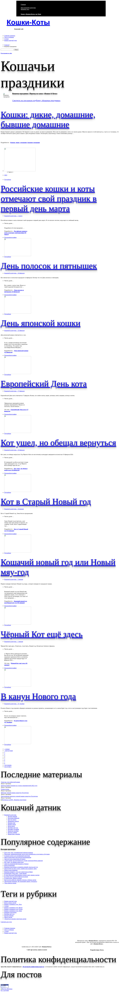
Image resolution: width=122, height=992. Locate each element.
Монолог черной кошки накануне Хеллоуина (15, 792)
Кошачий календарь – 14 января (14, 509)
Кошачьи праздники (10, 912)
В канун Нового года (38, 696)
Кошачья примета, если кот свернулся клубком (18, 872)
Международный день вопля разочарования (17, 857)
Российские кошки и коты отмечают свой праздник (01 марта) (15, 232)
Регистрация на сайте (6, 53)
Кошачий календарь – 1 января (13, 641)
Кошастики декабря (14, 834)
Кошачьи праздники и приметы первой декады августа (21, 867)
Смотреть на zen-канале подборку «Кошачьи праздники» (36, 100)
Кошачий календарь (10, 815)
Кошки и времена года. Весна (13, 907)
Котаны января (12, 816)
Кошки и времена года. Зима (13, 911)
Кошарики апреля (13, 821)
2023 (5, 175)
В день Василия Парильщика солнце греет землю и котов (21, 875)
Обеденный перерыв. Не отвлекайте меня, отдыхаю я (20, 881)
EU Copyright (5, 990)
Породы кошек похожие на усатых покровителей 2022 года (19, 785)
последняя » (8, 766)
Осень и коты (5, 789)
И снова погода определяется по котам (16, 876)
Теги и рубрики (9, 37)
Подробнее (7, 179)
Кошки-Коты (28, 22)
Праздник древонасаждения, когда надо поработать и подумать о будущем (27, 854)
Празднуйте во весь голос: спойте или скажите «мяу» (20, 868)
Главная (23, 4)
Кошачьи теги (25, 9)
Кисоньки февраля (13, 818)
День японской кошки (40, 323)
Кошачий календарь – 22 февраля (14, 330)
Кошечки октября (13, 831)
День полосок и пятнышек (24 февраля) (14, 290)
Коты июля (11, 826)
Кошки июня (12, 824)
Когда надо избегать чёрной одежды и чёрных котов (20, 880)
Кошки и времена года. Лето (13, 904)
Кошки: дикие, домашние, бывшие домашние (25, 142)
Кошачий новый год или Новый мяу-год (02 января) (15, 602)
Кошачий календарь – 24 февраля (14, 273)
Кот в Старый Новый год (46, 501)
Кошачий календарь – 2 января (13, 579)
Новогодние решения (10, 870)
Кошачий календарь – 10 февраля (14, 450)
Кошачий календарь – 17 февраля (14, 391)
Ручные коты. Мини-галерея (13, 878)
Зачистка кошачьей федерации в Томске (16, 864)
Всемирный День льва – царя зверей (15, 873)
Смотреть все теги (6, 922)
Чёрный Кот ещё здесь (42, 634)
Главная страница (9, 35)
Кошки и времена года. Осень (13, 909)
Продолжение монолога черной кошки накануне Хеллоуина (19, 796)
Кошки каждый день (10, 40)
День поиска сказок (10, 883)
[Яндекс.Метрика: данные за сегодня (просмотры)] (6, 989)
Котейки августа (13, 827)
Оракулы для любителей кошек (10, 782)
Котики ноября (12, 832)
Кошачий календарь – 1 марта (13, 216)
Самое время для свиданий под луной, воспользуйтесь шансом (23, 860)
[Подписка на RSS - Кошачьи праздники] (13, 800)
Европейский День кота (44, 383)
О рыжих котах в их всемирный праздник (17, 856)
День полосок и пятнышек (49, 265)
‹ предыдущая (8, 750)
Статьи (6, 39)
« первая (6, 749)
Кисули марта (12, 819)
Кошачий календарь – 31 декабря (14, 703)
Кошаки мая (11, 823)
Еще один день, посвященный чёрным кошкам (18, 852)
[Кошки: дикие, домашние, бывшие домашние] (20, 171)
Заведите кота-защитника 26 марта (14, 859)
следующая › (8, 765)
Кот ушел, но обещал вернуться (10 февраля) (16, 469)
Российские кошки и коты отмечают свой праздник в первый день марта (49, 198)
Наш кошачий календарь (28, 7)
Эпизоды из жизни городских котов (15, 919)
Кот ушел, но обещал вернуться (58, 442)
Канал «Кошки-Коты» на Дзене (31, 14)
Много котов (8, 917)
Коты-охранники (9, 865)
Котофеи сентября (13, 829)
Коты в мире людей (10, 903)
